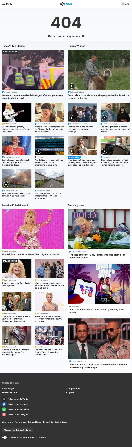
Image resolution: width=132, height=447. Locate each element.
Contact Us (48, 422)
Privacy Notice (34, 422)
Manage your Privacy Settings (17, 430)
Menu (9, 4)
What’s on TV (9, 392)
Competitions (73, 388)
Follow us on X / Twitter (18, 399)
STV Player (8, 388)
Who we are (7, 422)
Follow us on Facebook (17, 404)
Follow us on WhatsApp (18, 409)
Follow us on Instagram (17, 414)
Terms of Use (20, 422)
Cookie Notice (61, 422)
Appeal (70, 392)
